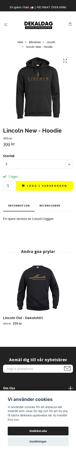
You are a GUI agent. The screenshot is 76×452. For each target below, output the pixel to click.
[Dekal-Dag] (38, 24)
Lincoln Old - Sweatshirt (23, 318)
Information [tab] (19, 205)
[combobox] (38, 164)
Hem (20, 42)
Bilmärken (35, 42)
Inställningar (38, 441)
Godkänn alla (38, 431)
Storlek (9, 156)
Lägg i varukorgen (47, 185)
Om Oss (9, 388)
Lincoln (51, 42)
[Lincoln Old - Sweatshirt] (38, 289)
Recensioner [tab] (50, 205)
